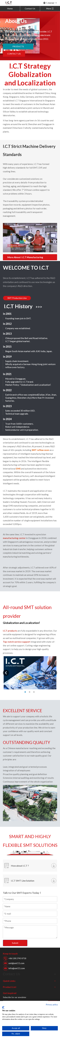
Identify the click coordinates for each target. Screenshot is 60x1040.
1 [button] (25, 692)
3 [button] (34, 692)
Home (10, 8)
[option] (30, 672)
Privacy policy (52, 1005)
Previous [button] (6, 673)
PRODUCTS (18, 46)
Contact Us (30, 8)
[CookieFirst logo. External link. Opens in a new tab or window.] (3, 1007)
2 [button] (30, 692)
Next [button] (54, 673)
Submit (15, 943)
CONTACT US (14, 53)
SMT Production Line (17, 298)
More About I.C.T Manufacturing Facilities (25, 258)
